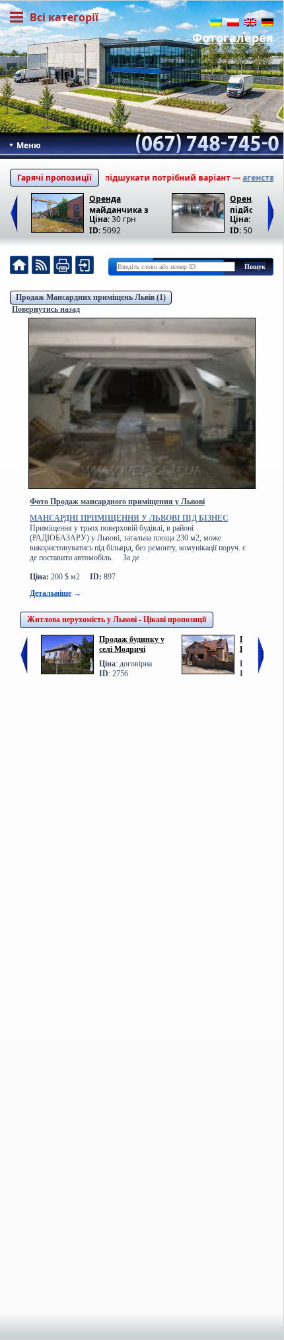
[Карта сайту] (84, 266)
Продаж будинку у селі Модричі (131, 644)
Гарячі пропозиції (54, 177)
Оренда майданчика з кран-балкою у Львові (119, 203)
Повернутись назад (46, 309)
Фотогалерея (232, 37)
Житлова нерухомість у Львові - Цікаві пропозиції (116, 619)
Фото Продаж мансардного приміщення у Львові (117, 501)
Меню (28, 145)
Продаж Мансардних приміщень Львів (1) (91, 297)
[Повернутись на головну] (19, 266)
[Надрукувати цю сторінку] (62, 266)
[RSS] (41, 266)
